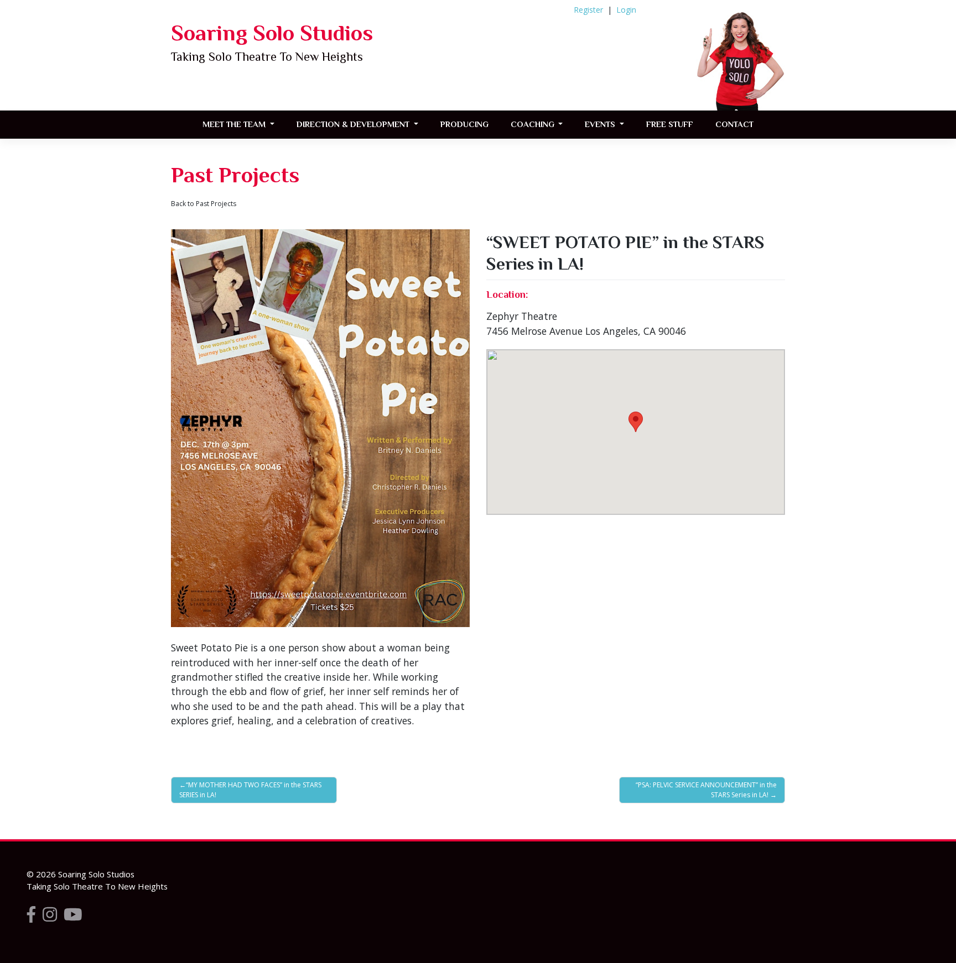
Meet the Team (235, 124)
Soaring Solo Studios (272, 32)
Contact (734, 124)
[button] (635, 422)
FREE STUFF (669, 124)
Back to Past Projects (203, 203)
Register (588, 9)
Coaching (534, 124)
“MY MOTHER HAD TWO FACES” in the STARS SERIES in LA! (250, 789)
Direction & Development (354, 124)
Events (601, 124)
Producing (464, 124)
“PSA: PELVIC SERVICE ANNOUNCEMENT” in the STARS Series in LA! (706, 789)
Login (626, 9)
